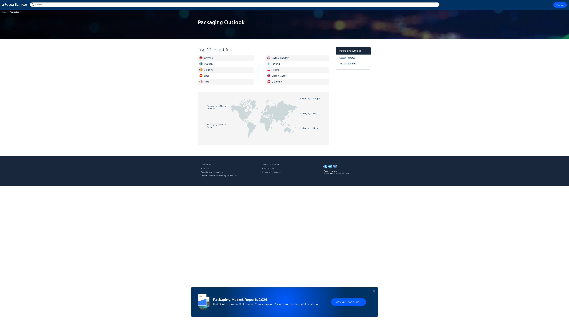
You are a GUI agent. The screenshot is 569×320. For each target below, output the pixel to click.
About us (205, 168)
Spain (207, 75)
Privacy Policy (269, 168)
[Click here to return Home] (14, 5)
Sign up (560, 5)
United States (279, 75)
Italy (206, 81)
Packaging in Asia (308, 113)
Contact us (206, 164)
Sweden (208, 63)
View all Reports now (349, 302)
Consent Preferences (272, 172)
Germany (209, 57)
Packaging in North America (216, 107)
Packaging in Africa (309, 128)
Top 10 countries (347, 63)
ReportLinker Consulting (212, 172)
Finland (276, 63)
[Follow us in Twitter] (331, 167)
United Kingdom (280, 57)
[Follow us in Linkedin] (336, 167)
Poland (275, 69)
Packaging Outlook (350, 50)
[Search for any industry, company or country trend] (32, 4)
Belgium (208, 69)
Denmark (277, 81)
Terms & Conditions (271, 164)
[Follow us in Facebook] (326, 167)
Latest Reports (347, 57)
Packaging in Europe (309, 98)
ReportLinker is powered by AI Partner (219, 176)
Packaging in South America (216, 125)
